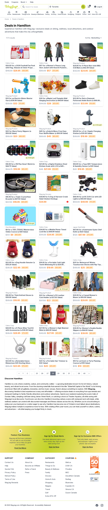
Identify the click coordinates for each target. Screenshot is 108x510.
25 (37, 373)
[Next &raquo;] (89, 373)
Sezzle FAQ (9, 469)
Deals (7, 2)
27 (48, 373)
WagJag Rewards (11, 482)
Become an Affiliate (32, 466)
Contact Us (9, 462)
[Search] (83, 7)
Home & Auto (50, 479)
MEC (67, 472)
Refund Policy (10, 476)
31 (69, 373)
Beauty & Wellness (52, 469)
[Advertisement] (54, 417)
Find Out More (20, 448)
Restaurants (49, 462)
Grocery (48, 476)
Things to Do (50, 466)
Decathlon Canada (72, 476)
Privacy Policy (10, 472)
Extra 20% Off (50, 496)
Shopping (48, 482)
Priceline (68, 469)
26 (42, 373)
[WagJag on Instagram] (102, 505)
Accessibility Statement (43, 505)
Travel (47, 489)
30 (64, 373)
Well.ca (68, 462)
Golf (46, 493)
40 (84, 373)
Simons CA (69, 489)
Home (7, 19)
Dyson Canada (71, 493)
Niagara (48, 486)
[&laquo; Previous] (19, 373)
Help (31, 2)
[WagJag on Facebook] (97, 505)
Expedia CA (69, 486)
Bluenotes (69, 482)
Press (27, 472)
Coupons (14, 2)
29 (58, 373)
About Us (28, 462)
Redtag (68, 479)
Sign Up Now (54, 447)
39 (79, 373)
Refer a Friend (30, 469)
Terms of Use (10, 479)
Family (47, 472)
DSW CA (68, 466)
